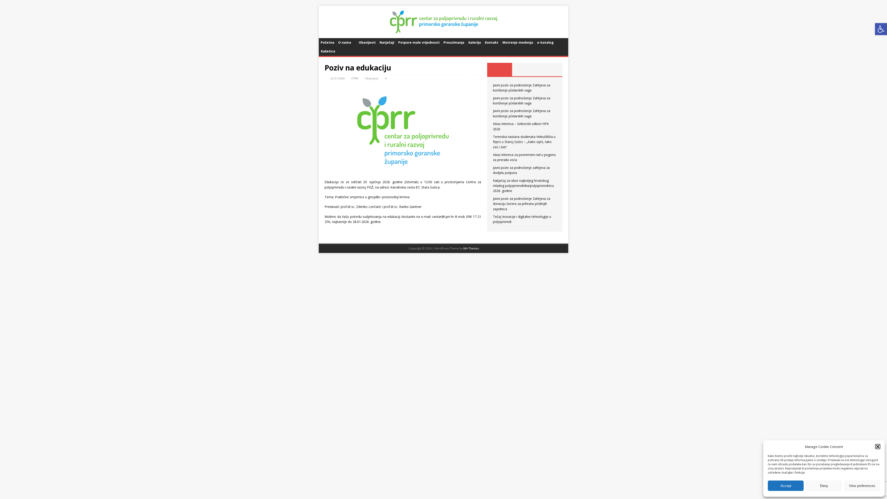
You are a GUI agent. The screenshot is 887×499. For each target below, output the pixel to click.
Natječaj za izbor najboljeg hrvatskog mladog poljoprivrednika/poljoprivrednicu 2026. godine (523, 185)
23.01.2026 (337, 78)
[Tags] (524, 69)
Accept (786, 486)
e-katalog (545, 42)
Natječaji (387, 42)
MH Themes (471, 248)
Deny (824, 486)
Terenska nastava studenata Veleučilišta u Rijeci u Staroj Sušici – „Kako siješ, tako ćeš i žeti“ (524, 141)
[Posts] (499, 69)
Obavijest (371, 78)
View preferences (862, 486)
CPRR (354, 78)
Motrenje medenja (517, 42)
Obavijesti (367, 42)
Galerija (474, 42)
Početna (327, 42)
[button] (881, 29)
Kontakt (491, 42)
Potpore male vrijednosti (419, 42)
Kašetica (328, 51)
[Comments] (549, 69)
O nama (344, 42)
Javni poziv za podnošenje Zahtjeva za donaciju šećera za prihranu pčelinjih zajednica (521, 203)
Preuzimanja (454, 42)
